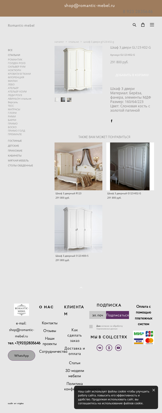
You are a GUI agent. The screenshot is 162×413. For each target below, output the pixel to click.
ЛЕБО (11, 84)
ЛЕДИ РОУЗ (15, 95)
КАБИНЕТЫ (15, 155)
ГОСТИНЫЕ (15, 140)
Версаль (13, 102)
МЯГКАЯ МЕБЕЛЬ (18, 160)
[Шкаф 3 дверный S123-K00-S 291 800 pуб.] (78, 229)
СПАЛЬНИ (14, 55)
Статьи (74, 362)
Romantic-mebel (21, 25)
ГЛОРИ (12, 113)
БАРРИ (12, 120)
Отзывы (49, 330)
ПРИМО (13, 123)
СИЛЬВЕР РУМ (16, 66)
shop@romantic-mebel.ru (21, 333)
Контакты (49, 323)
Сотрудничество (53, 351)
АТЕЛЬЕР (13, 88)
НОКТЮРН (14, 70)
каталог (59, 41)
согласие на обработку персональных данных (109, 327)
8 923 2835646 (138, 11)
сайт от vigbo (16, 404)
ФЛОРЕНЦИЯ (16, 77)
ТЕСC (11, 105)
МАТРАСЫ (14, 109)
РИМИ (12, 116)
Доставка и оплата (74, 351)
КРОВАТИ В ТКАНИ (19, 73)
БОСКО (12, 127)
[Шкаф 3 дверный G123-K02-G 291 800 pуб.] (130, 166)
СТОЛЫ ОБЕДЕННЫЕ (20, 165)
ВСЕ (10, 50)
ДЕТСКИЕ (13, 145)
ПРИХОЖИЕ (15, 150)
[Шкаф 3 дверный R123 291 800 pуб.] (78, 166)
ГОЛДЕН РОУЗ (16, 63)
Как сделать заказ (74, 335)
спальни (74, 41)
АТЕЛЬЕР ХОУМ (17, 91)
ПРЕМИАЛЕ (15, 134)
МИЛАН (13, 81)
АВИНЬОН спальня (19, 98)
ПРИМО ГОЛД (16, 130)
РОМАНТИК (15, 59)
